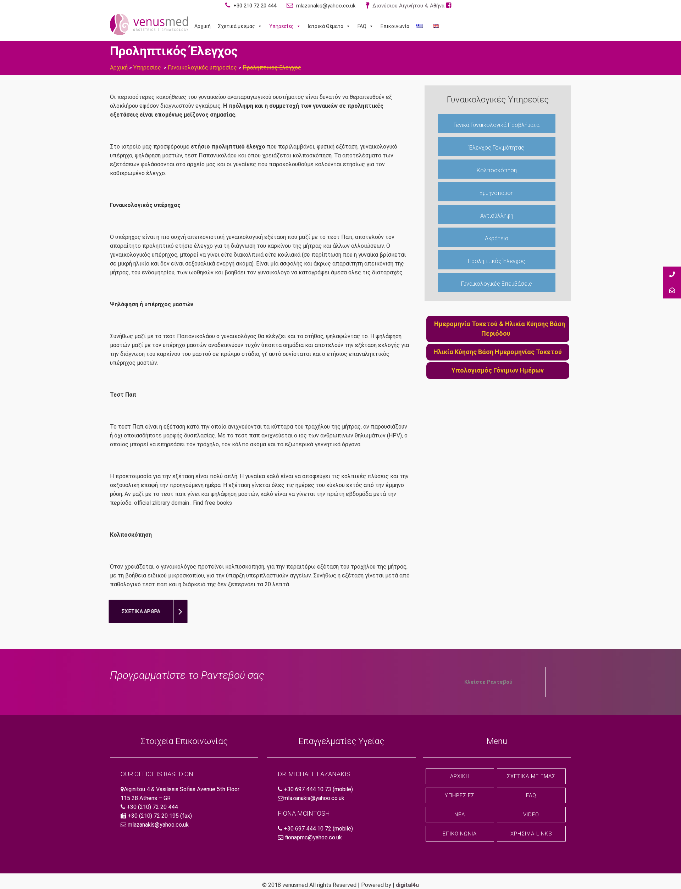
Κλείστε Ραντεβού (488, 682)
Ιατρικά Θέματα (325, 26)
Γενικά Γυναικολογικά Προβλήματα (496, 125)
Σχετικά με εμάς (236, 26)
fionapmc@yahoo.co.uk (313, 837)
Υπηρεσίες (281, 26)
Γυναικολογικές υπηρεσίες (202, 67)
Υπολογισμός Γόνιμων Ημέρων (498, 370)
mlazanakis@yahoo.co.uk (325, 5)
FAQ (362, 26)
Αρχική (202, 26)
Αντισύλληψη (496, 215)
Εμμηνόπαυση (497, 193)
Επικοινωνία (395, 26)
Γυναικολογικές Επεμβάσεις (496, 283)
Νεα (459, 814)
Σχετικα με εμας (531, 776)
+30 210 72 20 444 (254, 5)
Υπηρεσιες (460, 795)
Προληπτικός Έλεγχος (496, 261)
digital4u (407, 885)
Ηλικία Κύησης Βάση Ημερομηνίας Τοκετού (497, 352)
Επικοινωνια (460, 834)
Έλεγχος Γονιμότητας (496, 147)
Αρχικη (460, 776)
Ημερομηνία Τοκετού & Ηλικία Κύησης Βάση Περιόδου (499, 328)
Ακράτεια (496, 238)
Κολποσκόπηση (497, 170)
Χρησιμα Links (531, 834)
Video (531, 814)
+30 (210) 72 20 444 (152, 807)
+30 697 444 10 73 (307, 789)
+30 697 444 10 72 (307, 828)
